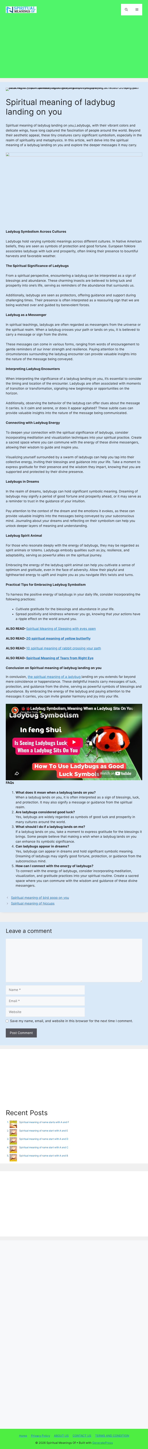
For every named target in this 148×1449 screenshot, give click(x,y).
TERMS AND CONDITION (112, 1435)
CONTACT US (82, 1435)
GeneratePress (102, 1443)
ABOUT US (61, 1435)
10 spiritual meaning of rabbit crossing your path (63, 648)
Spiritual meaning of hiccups (33, 903)
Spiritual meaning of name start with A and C (43, 1147)
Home (23, 1435)
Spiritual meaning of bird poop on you (40, 898)
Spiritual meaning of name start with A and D (43, 1138)
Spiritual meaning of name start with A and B (43, 1155)
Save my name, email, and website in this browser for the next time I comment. (71, 1021)
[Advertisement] (74, 47)
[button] (126, 9)
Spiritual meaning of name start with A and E (43, 1130)
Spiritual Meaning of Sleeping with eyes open (61, 629)
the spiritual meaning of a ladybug (55, 677)
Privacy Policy (40, 1435)
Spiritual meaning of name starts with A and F (44, 1122)
